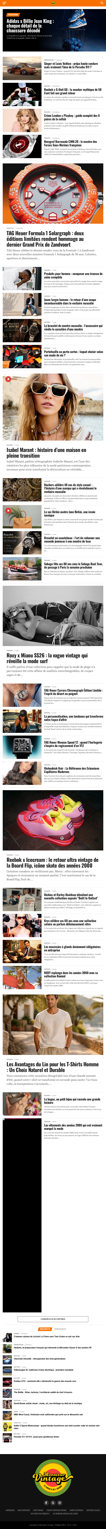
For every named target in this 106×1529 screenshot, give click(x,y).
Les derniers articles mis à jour (65, 1513)
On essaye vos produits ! (40, 1513)
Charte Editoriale (76, 1510)
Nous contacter (24, 1510)
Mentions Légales (93, 1510)
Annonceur (10, 1510)
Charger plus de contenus (53, 1319)
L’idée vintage (38, 1510)
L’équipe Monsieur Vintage (56, 1510)
